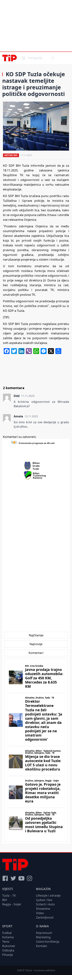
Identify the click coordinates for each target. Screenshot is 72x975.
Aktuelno (11, 155)
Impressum (44, 933)
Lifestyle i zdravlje (48, 895)
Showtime (43, 909)
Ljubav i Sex (44, 900)
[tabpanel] (36, 750)
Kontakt (41, 946)
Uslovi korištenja (47, 942)
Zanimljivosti (45, 917)
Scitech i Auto (45, 904)
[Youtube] (21, 878)
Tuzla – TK (9, 895)
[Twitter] (13, 878)
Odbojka (8, 950)
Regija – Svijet (11, 904)
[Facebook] (5, 878)
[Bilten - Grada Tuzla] (36, 466)
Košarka (8, 937)
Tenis (5, 942)
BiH (4, 900)
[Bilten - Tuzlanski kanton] (36, 475)
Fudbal (7, 933)
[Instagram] (29, 878)
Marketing (43, 937)
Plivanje (7, 955)
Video (40, 913)
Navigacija (31, 58)
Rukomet (8, 946)
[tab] (36, 635)
